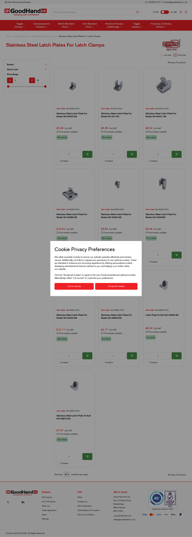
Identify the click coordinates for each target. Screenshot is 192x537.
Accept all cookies (116, 286)
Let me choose (74, 286)
